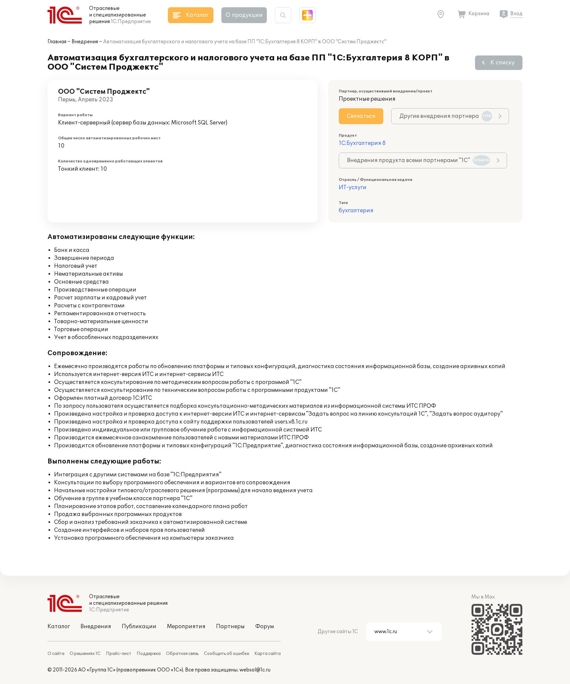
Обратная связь (182, 653)
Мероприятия (186, 626)
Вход (516, 14)
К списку (503, 62)
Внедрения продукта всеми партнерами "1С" (418, 160)
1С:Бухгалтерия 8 (362, 143)
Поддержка (149, 653)
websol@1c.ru (254, 670)
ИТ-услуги (352, 187)
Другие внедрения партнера (445, 116)
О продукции (244, 15)
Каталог (59, 626)
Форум (264, 626)
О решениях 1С (85, 653)
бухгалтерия (356, 210)
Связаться (361, 116)
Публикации (139, 626)
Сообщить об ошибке (226, 653)
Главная (57, 42)
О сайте (56, 653)
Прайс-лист (118, 653)
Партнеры (230, 626)
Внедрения (85, 42)
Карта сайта (267, 653)
